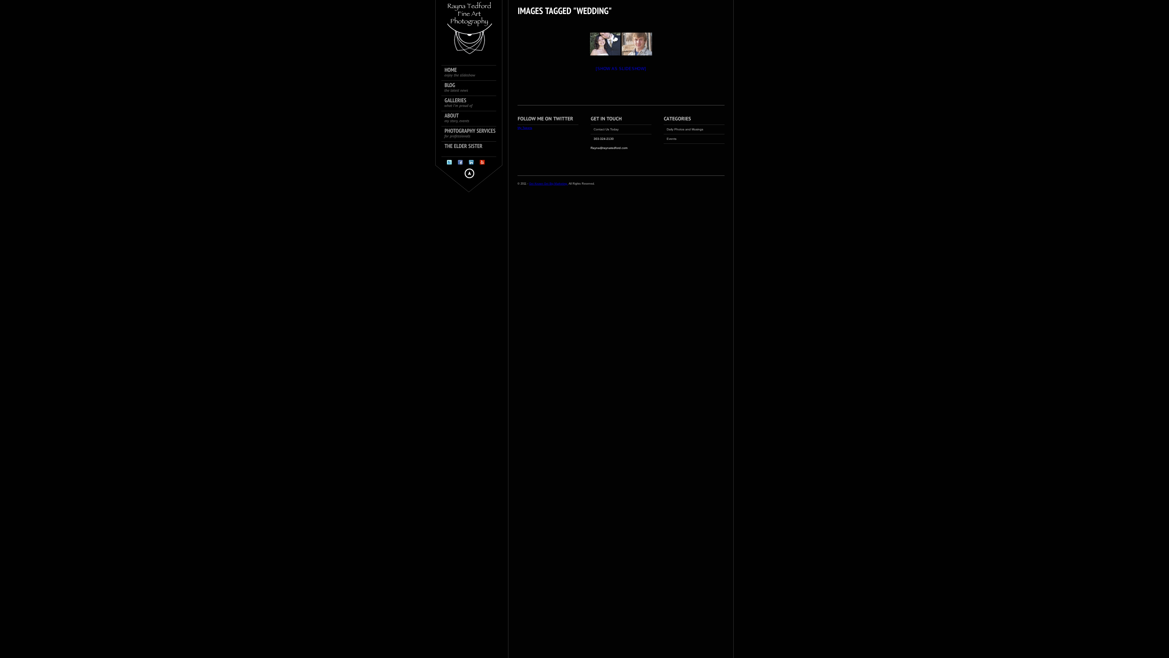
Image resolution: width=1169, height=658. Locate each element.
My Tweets (525, 127)
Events (671, 138)
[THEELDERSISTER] (471, 149)
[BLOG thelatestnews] (471, 88)
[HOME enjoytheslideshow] (471, 73)
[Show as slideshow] (621, 68)
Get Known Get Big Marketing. (548, 183)
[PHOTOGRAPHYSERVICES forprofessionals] (471, 134)
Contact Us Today (606, 129)
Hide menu (469, 173)
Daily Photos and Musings (685, 129)
